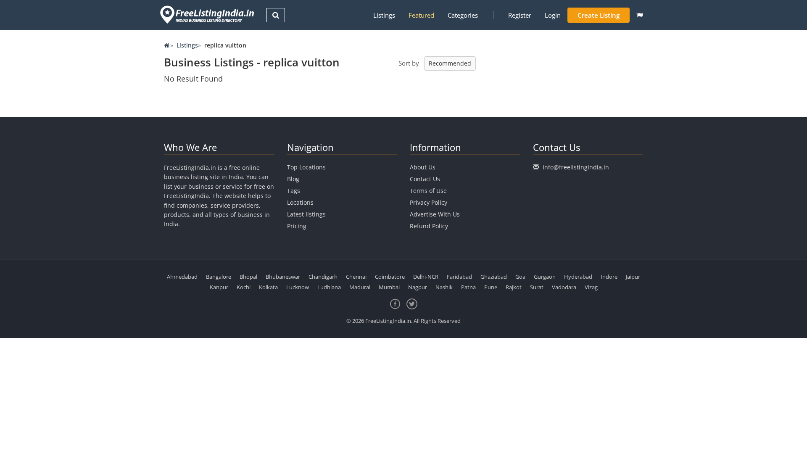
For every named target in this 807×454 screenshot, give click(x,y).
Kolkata (268, 287)
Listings (384, 15)
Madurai (359, 287)
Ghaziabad (493, 276)
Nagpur (417, 287)
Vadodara (564, 287)
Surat (536, 287)
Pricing (296, 226)
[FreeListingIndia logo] (208, 14)
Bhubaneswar (283, 276)
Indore (609, 276)
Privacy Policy (428, 202)
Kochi (244, 287)
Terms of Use (428, 191)
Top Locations (306, 167)
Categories (463, 15)
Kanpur (219, 287)
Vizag (591, 287)
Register (519, 15)
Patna (468, 287)
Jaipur (633, 276)
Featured (421, 15)
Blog (293, 179)
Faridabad (459, 276)
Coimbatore (390, 276)
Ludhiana (329, 287)
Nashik (444, 287)
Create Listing (599, 15)
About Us (422, 167)
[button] (639, 15)
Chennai (356, 276)
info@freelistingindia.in (576, 167)
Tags (293, 191)
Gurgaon (545, 276)
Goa (520, 276)
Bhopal (248, 276)
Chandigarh (323, 276)
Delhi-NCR (425, 276)
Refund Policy (429, 226)
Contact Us (425, 179)
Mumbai (389, 287)
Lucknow (297, 287)
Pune (490, 287)
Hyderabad (578, 276)
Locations (300, 202)
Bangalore (218, 276)
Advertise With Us (435, 214)
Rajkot (514, 287)
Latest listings (306, 214)
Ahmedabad (182, 276)
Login (553, 15)
